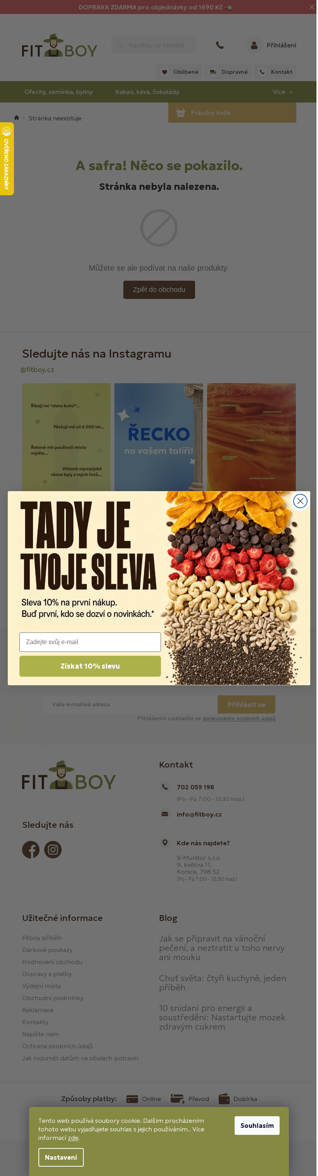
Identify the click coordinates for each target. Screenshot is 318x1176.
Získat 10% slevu (90, 666)
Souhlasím (257, 1125)
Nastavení (61, 1157)
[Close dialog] (300, 501)
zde (73, 1137)
